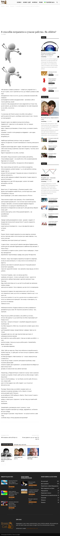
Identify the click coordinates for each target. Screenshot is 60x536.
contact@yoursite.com (32, 528)
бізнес (19, 2)
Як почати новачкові (53, 209)
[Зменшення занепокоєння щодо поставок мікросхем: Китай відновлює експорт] (4, 503)
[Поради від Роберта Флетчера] (33, 452)
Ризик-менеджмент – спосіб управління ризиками (53, 80)
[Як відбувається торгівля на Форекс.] (44, 215)
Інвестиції (51, 75)
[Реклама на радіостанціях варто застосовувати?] (50, 46)
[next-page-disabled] (5, 464)
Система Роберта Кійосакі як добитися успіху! (6, 459)
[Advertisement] (30, 19)
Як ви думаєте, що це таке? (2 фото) (30, 438)
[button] (57, 2)
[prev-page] (2, 464)
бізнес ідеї (27, 2)
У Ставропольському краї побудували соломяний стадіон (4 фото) (34, 491)
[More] (17, 37)
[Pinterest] (9, 37)
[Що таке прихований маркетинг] (44, 89)
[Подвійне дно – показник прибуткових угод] (50, 171)
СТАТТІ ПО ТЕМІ (7, 444)
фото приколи (32, 494)
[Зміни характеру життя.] (20, 452)
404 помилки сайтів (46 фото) (9, 437)
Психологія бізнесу (32, 485)
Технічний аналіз (45, 175)
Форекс (35, 2)
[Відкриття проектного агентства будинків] (44, 147)
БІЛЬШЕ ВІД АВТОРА (20, 444)
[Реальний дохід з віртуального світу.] (50, 108)
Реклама (43, 50)
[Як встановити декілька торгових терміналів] (44, 200)
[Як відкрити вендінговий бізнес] (44, 140)
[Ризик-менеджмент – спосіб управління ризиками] (44, 80)
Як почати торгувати (53, 216)
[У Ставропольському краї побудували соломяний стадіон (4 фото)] (24, 491)
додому (2, 6)
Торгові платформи (53, 201)
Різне (41, 2)
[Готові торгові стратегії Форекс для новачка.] (44, 223)
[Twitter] (6, 37)
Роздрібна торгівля (52, 141)
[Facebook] (2, 37)
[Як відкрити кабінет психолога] (44, 155)
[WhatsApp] (13, 37)
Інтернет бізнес (45, 115)
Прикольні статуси (32, 502)
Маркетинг (51, 91)
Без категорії (11, 486)
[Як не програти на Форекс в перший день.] (44, 207)
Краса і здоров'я (52, 156)
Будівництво (51, 149)
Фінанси (12, 6)
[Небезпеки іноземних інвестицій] (44, 73)
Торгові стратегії (52, 224)
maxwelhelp (43, 56)
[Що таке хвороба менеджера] (24, 483)
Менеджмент (51, 83)
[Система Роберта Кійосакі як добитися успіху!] (7, 452)
